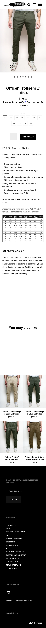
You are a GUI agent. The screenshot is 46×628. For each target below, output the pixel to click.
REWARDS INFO (12, 545)
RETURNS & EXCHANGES (15, 532)
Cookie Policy (11, 568)
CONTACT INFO (12, 562)
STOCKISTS (10, 542)
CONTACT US (11, 525)
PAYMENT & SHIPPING (14, 539)
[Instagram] (8, 593)
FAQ (7, 535)
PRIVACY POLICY (12, 558)
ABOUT (8, 529)
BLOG (8, 548)
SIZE (23, 114)
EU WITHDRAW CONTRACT (16, 555)
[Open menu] (40, 4)
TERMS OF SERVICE (13, 565)
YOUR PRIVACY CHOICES (15, 552)
